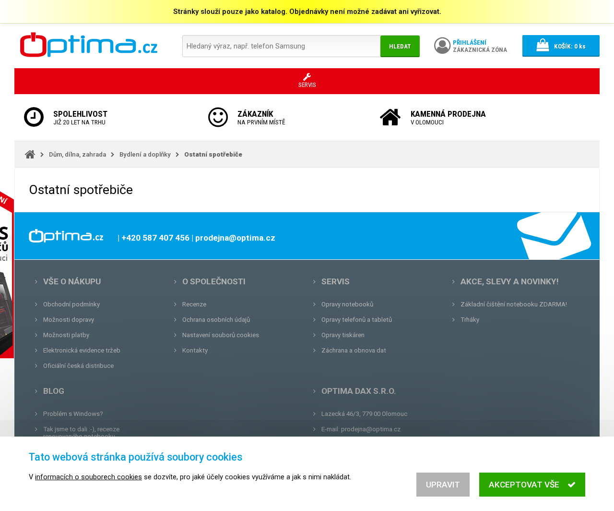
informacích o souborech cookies (88, 477)
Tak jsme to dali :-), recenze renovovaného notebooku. (81, 433)
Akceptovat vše (524, 484)
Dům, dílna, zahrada (77, 154)
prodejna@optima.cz (371, 429)
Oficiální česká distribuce (78, 365)
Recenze (194, 304)
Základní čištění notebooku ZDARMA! (513, 304)
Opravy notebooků (347, 304)
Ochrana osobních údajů (216, 319)
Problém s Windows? (73, 413)
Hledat (400, 46)
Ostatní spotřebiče (213, 154)
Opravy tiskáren (343, 335)
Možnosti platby (66, 335)
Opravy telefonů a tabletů (356, 319)
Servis (335, 281)
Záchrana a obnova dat (353, 350)
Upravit (443, 484)
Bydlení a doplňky (145, 154)
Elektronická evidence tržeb (81, 350)
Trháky (469, 319)
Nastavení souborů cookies (220, 335)
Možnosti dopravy (68, 319)
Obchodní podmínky (71, 304)
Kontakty (195, 350)
